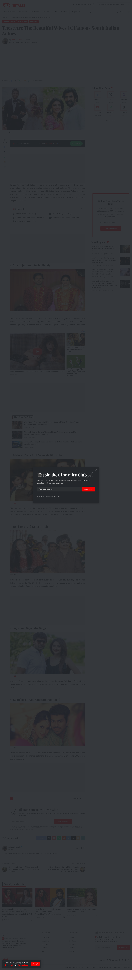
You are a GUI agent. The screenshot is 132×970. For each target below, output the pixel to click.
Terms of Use (23, 965)
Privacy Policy (9, 965)
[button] (35, 964)
